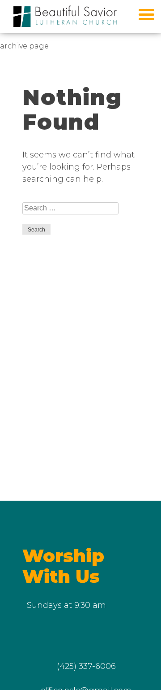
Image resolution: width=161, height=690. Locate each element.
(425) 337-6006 (86, 666)
